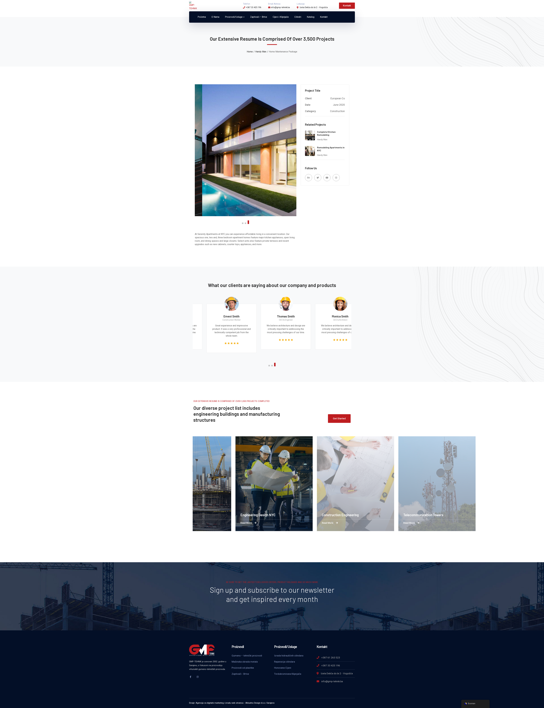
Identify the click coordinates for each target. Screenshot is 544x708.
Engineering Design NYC (280, 515)
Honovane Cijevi (282, 667)
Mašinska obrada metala (245, 661)
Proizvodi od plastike (243, 667)
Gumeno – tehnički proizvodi (247, 655)
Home (250, 51)
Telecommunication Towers (446, 515)
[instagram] (197, 676)
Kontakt (347, 5)
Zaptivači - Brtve (240, 673)
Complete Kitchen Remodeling (326, 133)
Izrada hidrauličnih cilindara (288, 655)
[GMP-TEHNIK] (193, 5)
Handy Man (260, 51)
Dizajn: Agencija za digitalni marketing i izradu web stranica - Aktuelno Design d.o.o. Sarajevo (232, 703)
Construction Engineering (363, 515)
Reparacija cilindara (284, 661)
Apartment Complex (197, 515)
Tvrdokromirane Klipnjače (287, 673)
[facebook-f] (190, 676)
